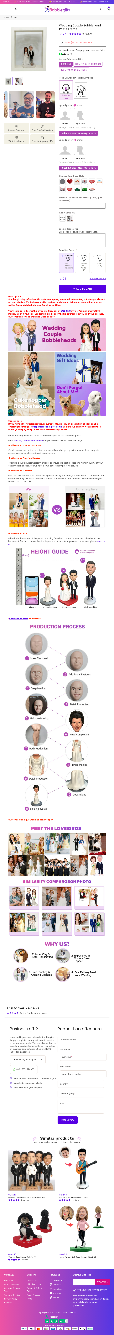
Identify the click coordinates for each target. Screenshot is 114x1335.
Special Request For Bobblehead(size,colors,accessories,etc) (78, 230)
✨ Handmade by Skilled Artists (75, 1)
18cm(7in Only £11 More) (88, 64)
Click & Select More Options (77, 133)
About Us (8, 1280)
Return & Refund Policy (34, 1289)
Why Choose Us (11, 1284)
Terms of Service (12, 1295)
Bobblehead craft (18, 618)
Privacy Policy (10, 1299)
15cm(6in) (66, 64)
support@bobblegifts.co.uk (47, 426)
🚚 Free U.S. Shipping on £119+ (43, 1)
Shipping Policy (34, 1284)
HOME (6, 17)
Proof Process (33, 1295)
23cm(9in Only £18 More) (74, 70)
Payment (8, 1303)
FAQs (29, 1299)
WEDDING (66, 311)
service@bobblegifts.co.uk (29, 1059)
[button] (75, 33)
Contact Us (32, 1280)
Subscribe (102, 1281)
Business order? (98, 278)
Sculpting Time (77, 250)
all (15, 17)
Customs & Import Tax (12, 1289)
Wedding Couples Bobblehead (28, 440)
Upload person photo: (71, 105)
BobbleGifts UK (69, 1313)
